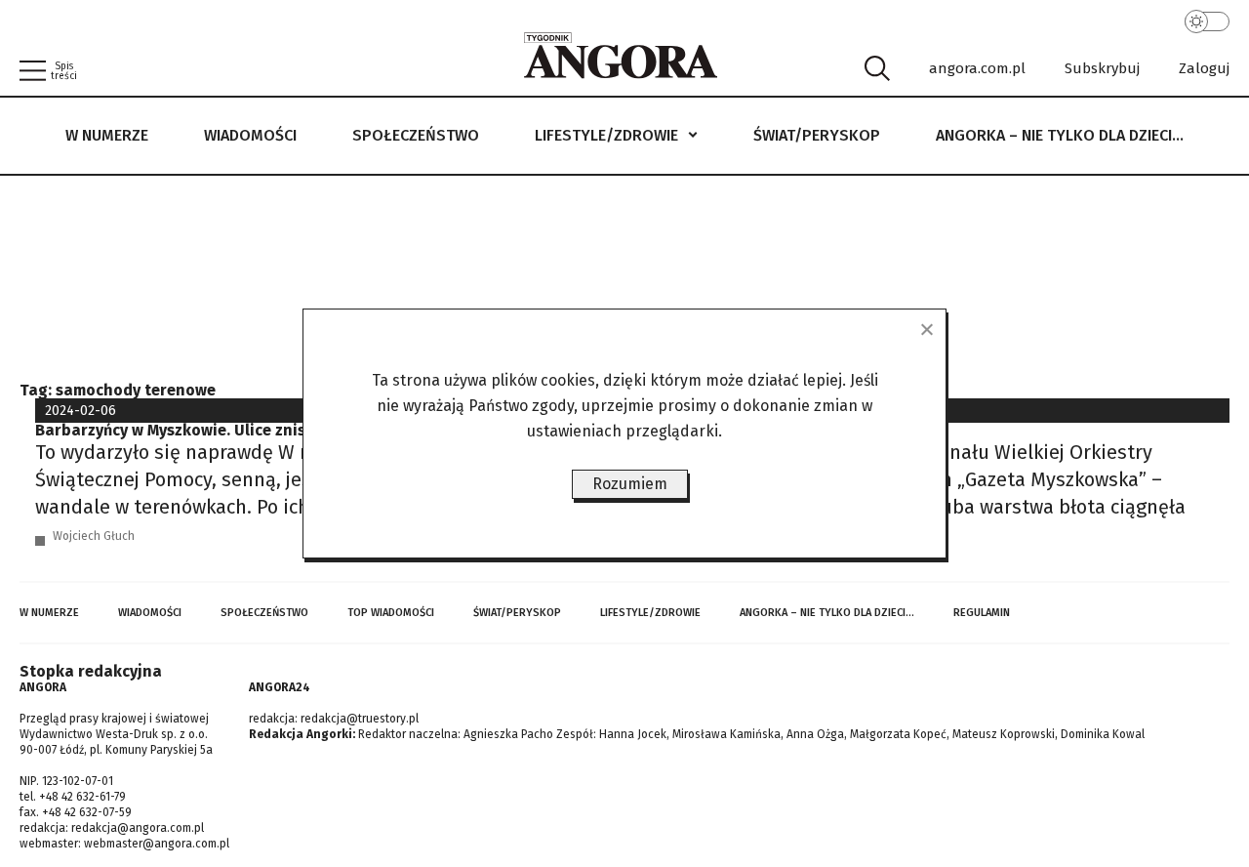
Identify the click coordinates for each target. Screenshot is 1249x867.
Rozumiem (629, 484)
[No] (926, 329)
